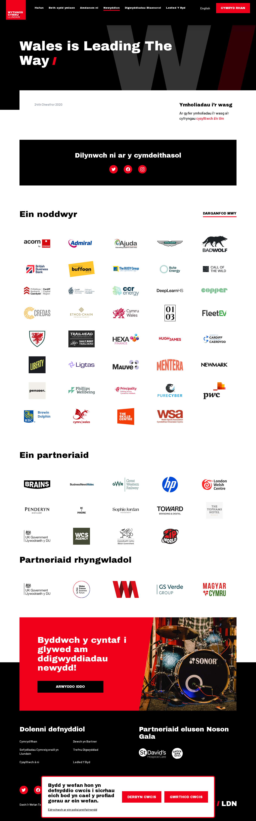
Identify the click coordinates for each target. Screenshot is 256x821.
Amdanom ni (89, 8)
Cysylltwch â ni (29, 762)
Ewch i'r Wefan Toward (33, 804)
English (205, 8)
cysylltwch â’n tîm (210, 118)
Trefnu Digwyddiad (85, 749)
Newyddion (111, 8)
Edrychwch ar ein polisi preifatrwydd (72, 809)
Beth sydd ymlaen (62, 8)
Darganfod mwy (220, 213)
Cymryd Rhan (28, 741)
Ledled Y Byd (175, 8)
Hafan (39, 8)
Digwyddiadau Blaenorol (143, 8)
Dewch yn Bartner (85, 741)
